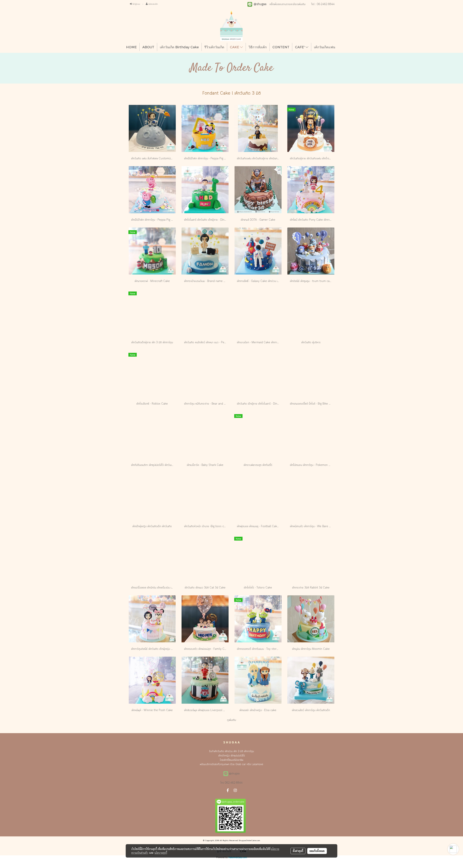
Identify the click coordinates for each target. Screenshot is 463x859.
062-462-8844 (234, 783)
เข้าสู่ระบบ (136, 4)
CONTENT (280, 47)
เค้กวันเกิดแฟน (324, 47)
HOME (131, 47)
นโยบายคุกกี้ (160, 852)
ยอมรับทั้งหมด (317, 850)
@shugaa (234, 773)
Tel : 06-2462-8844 (323, 4)
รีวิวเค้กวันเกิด (214, 47)
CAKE (235, 47)
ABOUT (148, 47)
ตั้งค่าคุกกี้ (298, 850)
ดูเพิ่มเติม (231, 720)
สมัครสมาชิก (153, 4)
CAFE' (300, 47)
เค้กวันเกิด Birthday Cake (179, 47)
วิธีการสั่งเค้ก (258, 47)
